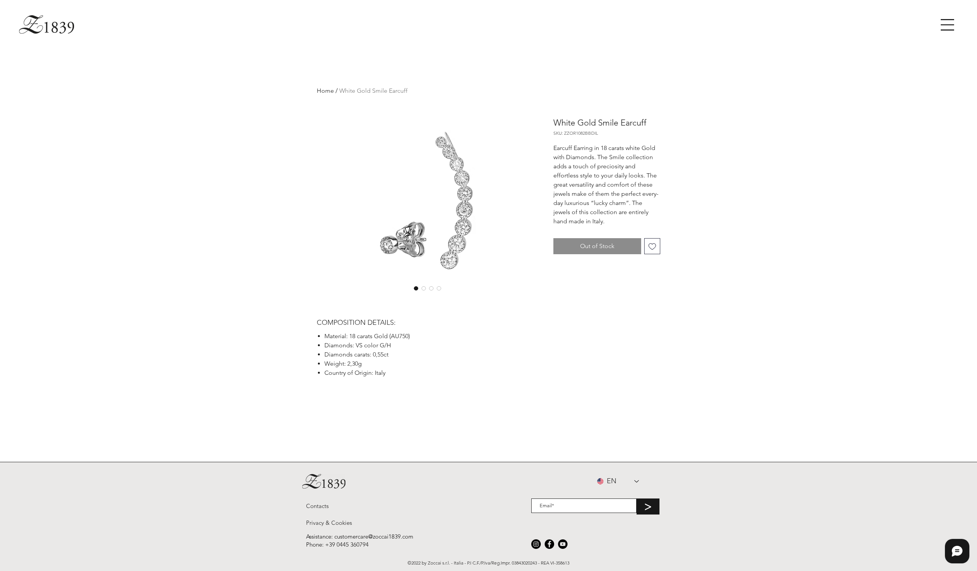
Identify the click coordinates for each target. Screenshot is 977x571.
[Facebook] (549, 544)
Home (325, 90)
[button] (947, 25)
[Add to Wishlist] (652, 246)
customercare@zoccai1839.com (373, 536)
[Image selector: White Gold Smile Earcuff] (416, 288)
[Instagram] (536, 544)
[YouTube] (562, 544)
